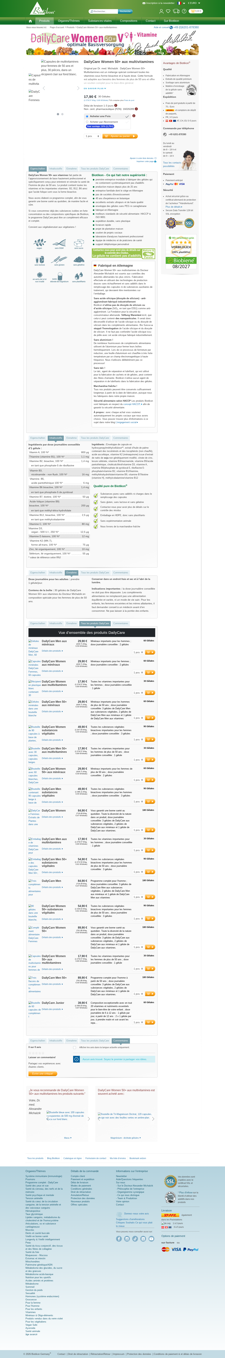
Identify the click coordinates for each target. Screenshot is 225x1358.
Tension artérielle (34, 1198)
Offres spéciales (79, 1204)
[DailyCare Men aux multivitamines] (34, 846)
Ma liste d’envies (118, 1158)
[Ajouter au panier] (150, 652)
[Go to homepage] (42, 8)
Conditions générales (81, 1189)
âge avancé (31, 1334)
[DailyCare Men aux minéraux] (34, 648)
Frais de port (129, 100)
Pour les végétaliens (35, 1321)
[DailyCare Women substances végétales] (34, 734)
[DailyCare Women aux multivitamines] (34, 688)
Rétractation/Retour (101, 1354)
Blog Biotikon (53, 1158)
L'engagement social (126, 422)
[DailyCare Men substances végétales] (34, 796)
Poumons (30, 1179)
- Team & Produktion (126, 1198)
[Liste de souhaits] (168, 12)
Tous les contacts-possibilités (172, 164)
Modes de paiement (81, 1185)
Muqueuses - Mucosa (36, 1255)
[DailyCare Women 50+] (34, 939)
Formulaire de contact (95, 1158)
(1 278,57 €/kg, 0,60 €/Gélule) (96, 100)
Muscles (29, 1230)
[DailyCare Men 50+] (34, 987)
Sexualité (30, 1293)
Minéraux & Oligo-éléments (39, 1315)
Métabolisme (31, 1283)
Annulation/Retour (80, 1195)
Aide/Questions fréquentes (129, 1179)
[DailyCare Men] (34, 890)
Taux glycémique (34, 1214)
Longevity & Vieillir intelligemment (42, 1239)
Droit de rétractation (81, 1192)
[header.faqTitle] (184, 12)
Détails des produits (51, 651)
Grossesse (31, 1299)
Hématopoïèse (32, 1211)
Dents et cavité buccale (37, 1233)
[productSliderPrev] (47, 1119)
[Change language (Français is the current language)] (181, 3)
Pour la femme (32, 1302)
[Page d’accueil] (30, 20)
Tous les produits (35, 1158)
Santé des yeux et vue (37, 1185)
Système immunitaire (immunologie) (43, 1176)
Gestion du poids (34, 1290)
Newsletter (121, 1176)
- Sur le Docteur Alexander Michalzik (134, 1185)
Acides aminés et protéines (39, 1280)
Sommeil (29, 1287)
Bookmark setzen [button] (138, 1158)
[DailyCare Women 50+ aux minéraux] (34, 776)
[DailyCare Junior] (34, 1014)
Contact (120, 1204)
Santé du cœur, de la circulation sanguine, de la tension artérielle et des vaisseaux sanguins (43, 1204)
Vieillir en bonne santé (36, 1236)
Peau (28, 1242)
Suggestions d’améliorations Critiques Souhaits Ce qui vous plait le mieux (134, 1222)
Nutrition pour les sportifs (38, 1277)
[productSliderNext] (89, 1119)
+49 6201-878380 (177, 134)
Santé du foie (32, 1252)
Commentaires (120, 168)
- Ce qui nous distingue (127, 1195)
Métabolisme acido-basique (39, 1274)
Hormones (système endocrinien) (42, 1296)
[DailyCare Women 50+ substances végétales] (34, 913)
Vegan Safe (31, 1325)
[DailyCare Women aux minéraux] (34, 668)
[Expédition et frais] (176, 12)
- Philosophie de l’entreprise (130, 1189)
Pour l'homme (32, 1306)
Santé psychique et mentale (39, 1195)
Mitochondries (32, 1261)
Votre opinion (122, 1201)
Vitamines (30, 1312)
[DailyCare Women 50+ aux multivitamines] (34, 963)
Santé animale (32, 1331)
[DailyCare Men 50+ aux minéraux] (34, 711)
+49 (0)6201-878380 (186, 27)
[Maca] (68, 1116)
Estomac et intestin (35, 1258)
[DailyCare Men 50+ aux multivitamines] (34, 755)
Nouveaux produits (80, 1201)
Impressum (119, 1354)
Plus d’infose (185, 1192)
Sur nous (120, 1182)
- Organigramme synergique (130, 1192)
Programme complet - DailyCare (41, 1182)
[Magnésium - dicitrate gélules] (126, 1116)
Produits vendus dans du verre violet (44, 1318)
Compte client (78, 1176)
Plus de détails (173, 206)
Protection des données (83, 1198)
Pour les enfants (33, 1309)
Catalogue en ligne (72, 1158)
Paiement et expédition (82, 1179)
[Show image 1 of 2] (58, 114)
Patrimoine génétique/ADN (38, 1264)
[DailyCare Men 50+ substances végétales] (34, 867)
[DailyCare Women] (34, 822)
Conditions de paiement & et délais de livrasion (178, 1354)
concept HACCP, (132, 404)
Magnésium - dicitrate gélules (125, 1138)
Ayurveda (30, 1328)
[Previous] (43, 88)
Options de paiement (173, 1235)
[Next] (78, 88)
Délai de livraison (79, 1182)
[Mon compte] (161, 11)
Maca (67, 1138)
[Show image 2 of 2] (62, 114)
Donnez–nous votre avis (136, 1213)
